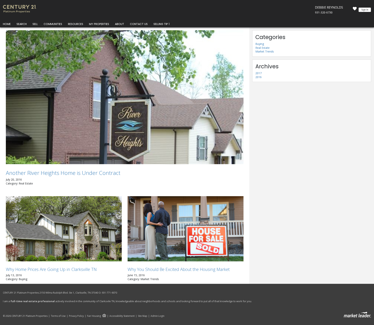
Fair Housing (94, 316)
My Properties (99, 24)
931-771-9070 (109, 292)
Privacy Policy (76, 316)
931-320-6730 (324, 12)
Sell (35, 24)
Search (22, 24)
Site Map (142, 316)
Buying (259, 44)
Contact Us (139, 24)
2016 (258, 77)
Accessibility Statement (122, 316)
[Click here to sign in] (354, 10)
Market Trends (264, 51)
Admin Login (157, 316)
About (119, 24)
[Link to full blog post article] (124, 97)
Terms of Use (58, 316)
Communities (53, 24)
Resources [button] (75, 24)
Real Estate (262, 48)
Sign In (364, 9)
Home (7, 24)
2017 (258, 73)
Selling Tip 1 (161, 24)
